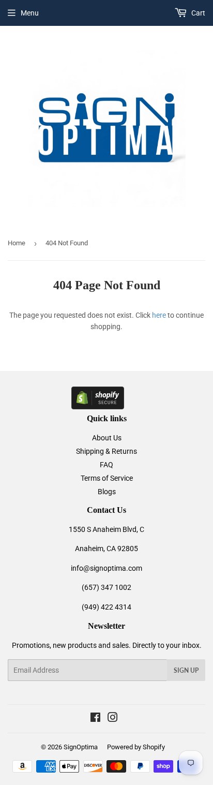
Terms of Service (107, 478)
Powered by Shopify (136, 747)
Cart (197, 13)
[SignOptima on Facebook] (95, 719)
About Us (106, 438)
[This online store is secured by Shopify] (97, 407)
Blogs (107, 491)
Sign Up (186, 670)
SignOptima (81, 747)
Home (16, 243)
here (159, 315)
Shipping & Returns (106, 451)
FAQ (106, 465)
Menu (30, 13)
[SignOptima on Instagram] (113, 719)
